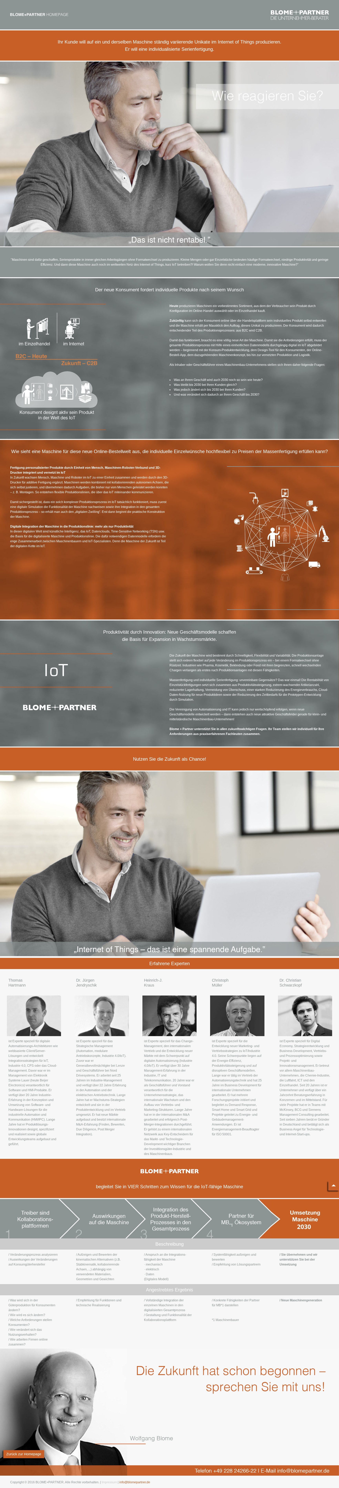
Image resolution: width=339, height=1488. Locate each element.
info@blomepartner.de (134, 1482)
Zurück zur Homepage (23, 1454)
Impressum (109, 1482)
